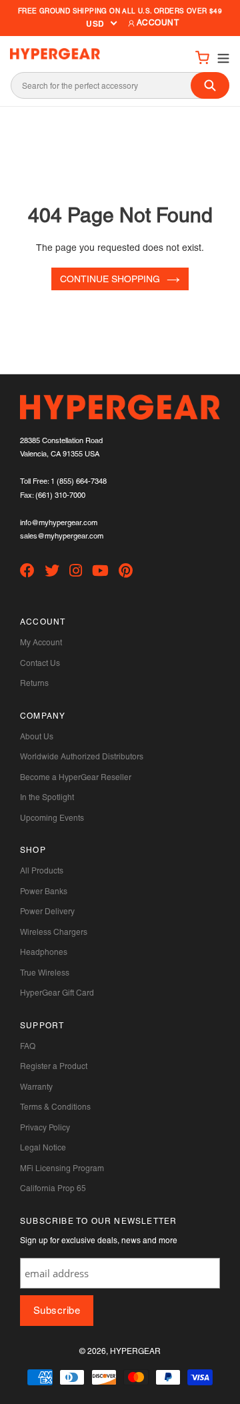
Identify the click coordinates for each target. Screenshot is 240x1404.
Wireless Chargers (53, 932)
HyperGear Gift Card (57, 993)
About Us (36, 736)
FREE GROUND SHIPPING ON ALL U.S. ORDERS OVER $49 (120, 11)
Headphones (43, 952)
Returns (34, 683)
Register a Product (53, 1066)
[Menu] (219, 57)
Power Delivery (47, 911)
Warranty (36, 1087)
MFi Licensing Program (62, 1168)
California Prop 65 (53, 1188)
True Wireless (44, 973)
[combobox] (120, 85)
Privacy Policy (45, 1127)
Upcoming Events (52, 818)
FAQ (27, 1046)
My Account (41, 642)
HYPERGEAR (135, 1351)
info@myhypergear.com (58, 522)
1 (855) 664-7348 (79, 481)
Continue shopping (110, 279)
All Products (41, 870)
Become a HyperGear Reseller (75, 777)
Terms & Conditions (55, 1107)
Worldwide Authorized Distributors (81, 756)
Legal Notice (43, 1147)
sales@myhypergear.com (61, 536)
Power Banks (43, 891)
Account (157, 22)
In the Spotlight (47, 797)
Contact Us (40, 663)
